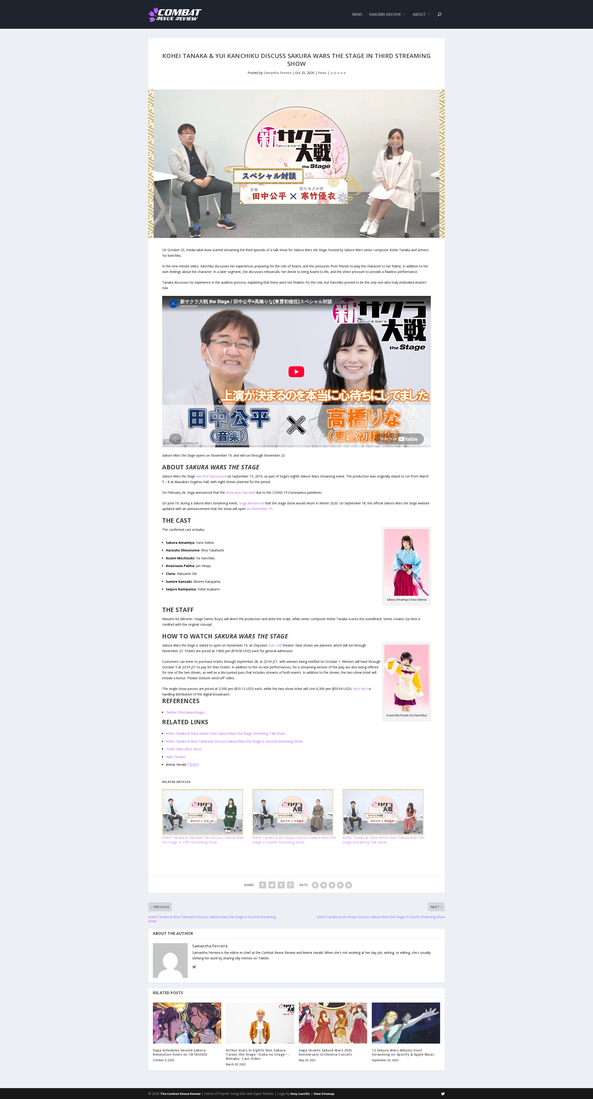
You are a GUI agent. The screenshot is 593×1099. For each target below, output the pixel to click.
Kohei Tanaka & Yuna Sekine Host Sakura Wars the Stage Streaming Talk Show (225, 733)
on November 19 (259, 508)
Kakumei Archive (385, 15)
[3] (197, 764)
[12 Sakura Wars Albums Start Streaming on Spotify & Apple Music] (406, 1023)
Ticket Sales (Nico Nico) (184, 749)
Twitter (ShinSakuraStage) (185, 712)
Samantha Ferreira (277, 72)
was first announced (211, 476)
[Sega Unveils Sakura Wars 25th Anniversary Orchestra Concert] (333, 1023)
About (419, 15)
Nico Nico (360, 688)
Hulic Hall (275, 645)
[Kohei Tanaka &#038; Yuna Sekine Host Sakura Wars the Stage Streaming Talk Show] (385, 812)
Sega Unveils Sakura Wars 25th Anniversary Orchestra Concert (325, 1052)
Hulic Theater (176, 757)
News (357, 15)
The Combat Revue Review (180, 1094)
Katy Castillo (300, 1094)
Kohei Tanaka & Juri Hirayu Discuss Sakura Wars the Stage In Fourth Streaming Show (294, 839)
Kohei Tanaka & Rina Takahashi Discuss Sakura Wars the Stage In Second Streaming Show (234, 741)
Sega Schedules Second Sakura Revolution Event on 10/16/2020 (180, 1052)
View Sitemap (324, 1094)
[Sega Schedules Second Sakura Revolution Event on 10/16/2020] (187, 1023)
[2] (193, 764)
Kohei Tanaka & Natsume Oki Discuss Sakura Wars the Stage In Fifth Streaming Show (203, 839)
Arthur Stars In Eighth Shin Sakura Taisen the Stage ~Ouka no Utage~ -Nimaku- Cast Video (258, 1054)
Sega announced (251, 503)
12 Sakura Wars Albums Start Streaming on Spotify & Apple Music (403, 1052)
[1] (189, 764)
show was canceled (240, 492)
